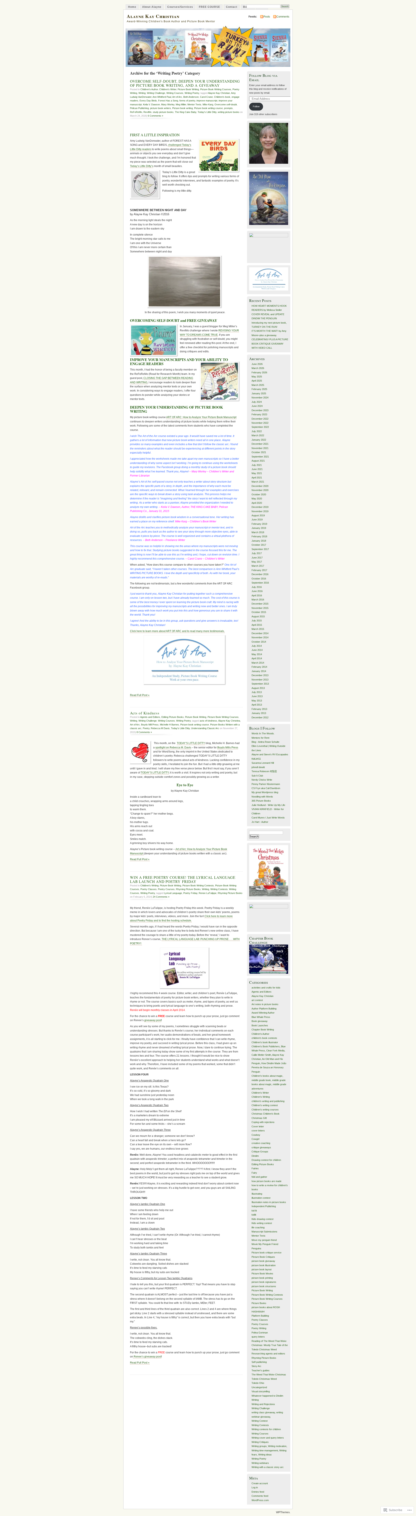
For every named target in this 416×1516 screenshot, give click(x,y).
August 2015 (258, 616)
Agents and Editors (150, 717)
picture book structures (264, 1286)
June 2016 (257, 591)
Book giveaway (260, 1021)
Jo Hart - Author (260, 822)
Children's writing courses (265, 1109)
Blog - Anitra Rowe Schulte (265, 742)
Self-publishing (259, 1362)
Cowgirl (255, 1139)
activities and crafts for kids (266, 987)
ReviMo (147, 112)
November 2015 (260, 608)
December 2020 (260, 486)
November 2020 (260, 490)
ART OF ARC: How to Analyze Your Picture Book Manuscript (201, 417)
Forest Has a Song (168, 100)
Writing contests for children (266, 1429)
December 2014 (260, 633)
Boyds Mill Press (150, 724)
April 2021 (257, 477)
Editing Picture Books (172, 717)
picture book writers (160, 108)
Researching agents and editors (268, 1353)
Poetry (146, 728)
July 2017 (257, 553)
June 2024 (257, 406)
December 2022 (260, 418)
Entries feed (258, 1491)
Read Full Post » (140, 695)
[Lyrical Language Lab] (185, 969)
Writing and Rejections (263, 1404)
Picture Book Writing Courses (215, 89)
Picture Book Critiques (263, 1257)
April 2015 (257, 625)
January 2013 (259, 713)
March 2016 (258, 599)
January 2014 (259, 671)
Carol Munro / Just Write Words (268, 817)
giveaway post (152, 1020)
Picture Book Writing (188, 89)
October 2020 (259, 494)
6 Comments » (155, 115)
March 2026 (258, 368)
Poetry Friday (190, 893)
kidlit (254, 1214)
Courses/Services (180, 6)
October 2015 (259, 612)
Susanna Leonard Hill (263, 763)
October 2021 (259, 452)
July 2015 (257, 620)
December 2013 (260, 675)
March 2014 (258, 662)
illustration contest (261, 1198)
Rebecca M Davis (160, 728)
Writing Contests (219, 889)
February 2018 (259, 536)
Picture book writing (182, 108)
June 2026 (257, 364)
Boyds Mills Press (227, 747)
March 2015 (258, 629)
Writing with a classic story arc (268, 1467)
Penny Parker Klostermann (266, 784)
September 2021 (260, 456)
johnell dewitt (258, 767)
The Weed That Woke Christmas (269, 1374)
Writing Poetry (192, 93)
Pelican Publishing (139, 108)
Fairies (255, 1168)
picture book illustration (264, 1265)
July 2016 (257, 587)
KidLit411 (256, 758)
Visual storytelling (261, 1391)
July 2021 (257, 465)
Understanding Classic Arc (205, 728)
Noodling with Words (262, 796)
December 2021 (260, 444)
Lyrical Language (173, 893)
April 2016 (257, 595)
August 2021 (258, 460)
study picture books (163, 112)
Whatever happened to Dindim (267, 1395)
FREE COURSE (209, 6)
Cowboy (256, 1135)
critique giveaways (261, 1147)
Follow (256, 106)
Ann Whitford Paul (162, 97)
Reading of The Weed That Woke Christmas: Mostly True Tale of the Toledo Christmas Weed (270, 1345)
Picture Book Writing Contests (198, 885)
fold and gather (259, 1177)
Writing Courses (174, 93)
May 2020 (257, 498)
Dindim (255, 1156)
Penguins (256, 1248)
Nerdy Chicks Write (262, 779)
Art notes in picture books (265, 1004)
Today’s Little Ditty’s (141, 166)
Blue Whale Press (261, 1017)
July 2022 (257, 431)
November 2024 (260, 397)
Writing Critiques (260, 1442)
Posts (266, 16)
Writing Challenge (156, 93)
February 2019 (259, 524)
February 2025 (259, 389)
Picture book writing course (208, 108)
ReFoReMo (136, 112)
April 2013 (257, 704)
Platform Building (260, 1315)
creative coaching (261, 1143)
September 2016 (260, 582)
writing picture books (228, 112)
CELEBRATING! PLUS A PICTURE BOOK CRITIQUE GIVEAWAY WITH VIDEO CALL (270, 343)
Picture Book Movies (262, 1273)
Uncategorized (259, 1387)
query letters (258, 1336)
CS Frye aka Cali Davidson (266, 788)
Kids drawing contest (262, 1219)
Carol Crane (206, 97)
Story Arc (256, 1366)
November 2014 (260, 637)
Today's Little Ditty (207, 112)
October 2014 (259, 641)
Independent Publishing (264, 1206)
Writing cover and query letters (268, 1437)
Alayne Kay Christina (229, 720)
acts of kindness (208, 720)
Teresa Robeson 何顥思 (264, 771)
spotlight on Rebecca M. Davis (173, 747)
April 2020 (257, 503)
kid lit (254, 1210)
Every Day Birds (148, 100)
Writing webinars (260, 1463)
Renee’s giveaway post (147, 1356)
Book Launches (260, 1025)
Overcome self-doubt (225, 104)
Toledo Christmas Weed (264, 1379)
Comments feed (260, 1496)
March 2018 (258, 532)
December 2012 (260, 717)
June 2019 (257, 519)
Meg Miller (181, 104)
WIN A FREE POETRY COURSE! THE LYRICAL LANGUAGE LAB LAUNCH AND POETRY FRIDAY (182, 879)
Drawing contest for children (266, 1160)
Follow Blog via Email (263, 77)
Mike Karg (208, 104)
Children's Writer (167, 89)
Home (132, 6)
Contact (231, 6)
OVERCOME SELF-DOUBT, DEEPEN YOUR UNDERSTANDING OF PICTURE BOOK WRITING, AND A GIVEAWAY (185, 83)
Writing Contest (260, 1421)
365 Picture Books (261, 800)
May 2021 (257, 473)
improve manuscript (207, 100)
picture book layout (261, 1269)
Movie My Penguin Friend (265, 1244)
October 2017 (259, 545)
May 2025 (257, 376)
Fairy (254, 1172)
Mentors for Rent (260, 737)
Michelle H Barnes (169, 724)
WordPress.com (260, 1500)
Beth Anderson (191, 97)
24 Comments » (161, 896)
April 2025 (257, 380)
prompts (228, 108)
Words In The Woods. (263, 733)
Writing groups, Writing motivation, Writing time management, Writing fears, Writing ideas (269, 1450)
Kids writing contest (262, 1223)
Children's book (222, 97)
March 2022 (258, 435)
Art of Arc (177, 97)
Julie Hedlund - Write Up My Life (268, 805)
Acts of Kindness (144, 713)
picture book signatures (264, 1282)
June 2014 (257, 650)
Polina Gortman (260, 1332)
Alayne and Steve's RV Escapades (270, 754)
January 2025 (259, 393)
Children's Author (149, 89)
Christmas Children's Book (266, 1113)
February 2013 (259, 709)
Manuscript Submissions (264, 1231)
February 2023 (259, 414)
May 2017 (257, 561)
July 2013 (257, 692)
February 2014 (259, 667)
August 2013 (258, 688)
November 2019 (260, 511)
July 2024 (257, 402)
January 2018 (259, 540)
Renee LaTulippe (207, 893)
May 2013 (257, 700)
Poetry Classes (148, 889)
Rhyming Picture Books (188, 889)
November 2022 (260, 423)
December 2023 (260, 410)
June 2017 (257, 557)
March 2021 (258, 481)
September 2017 (260, 549)
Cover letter (258, 1126)
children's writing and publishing (268, 1101)
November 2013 (260, 679)
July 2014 (257, 646)
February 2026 (259, 372)
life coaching (258, 1227)
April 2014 (257, 658)
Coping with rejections (263, 1122)
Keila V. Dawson (151, 104)
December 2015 (260, 603)
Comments (282, 16)
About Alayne (151, 6)
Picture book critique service (266, 1252)
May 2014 (257, 654)
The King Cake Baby (185, 112)
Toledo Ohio (258, 1383)
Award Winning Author (263, 1012)
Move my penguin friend (264, 1240)
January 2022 (259, 439)
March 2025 (258, 385)
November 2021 (260, 448)
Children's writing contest (265, 1105)
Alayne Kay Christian (153, 16)
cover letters (258, 1130)
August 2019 (258, 515)
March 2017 (258, 566)
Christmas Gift (259, 1118)
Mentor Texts (194, 104)
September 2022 (260, 427)
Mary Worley (167, 104)
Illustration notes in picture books (269, 1202)
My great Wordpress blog (265, 792)
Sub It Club (257, 775)
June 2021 (257, 469)
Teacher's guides (261, 1370)
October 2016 (259, 578)
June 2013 (257, 696)
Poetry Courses (166, 889)
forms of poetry (187, 100)
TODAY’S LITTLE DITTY (191, 743)
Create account (260, 1483)
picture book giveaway (263, 1261)
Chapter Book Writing (263, 1029)
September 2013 (260, 683)
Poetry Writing (259, 1328)
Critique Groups (260, 1151)
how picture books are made (266, 1181)
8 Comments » (144, 732)
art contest (257, 1000)
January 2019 (259, 528)
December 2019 (260, 507)
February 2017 (259, 570)
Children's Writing (149, 885)
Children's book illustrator (265, 1042)
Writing (142, 93)
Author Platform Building (264, 1008)
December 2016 (260, 574)
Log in (255, 1487)
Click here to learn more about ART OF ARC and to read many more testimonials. (177, 631)
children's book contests (264, 1038)
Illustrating (257, 1193)
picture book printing (262, 1278)
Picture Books (259, 1303)
